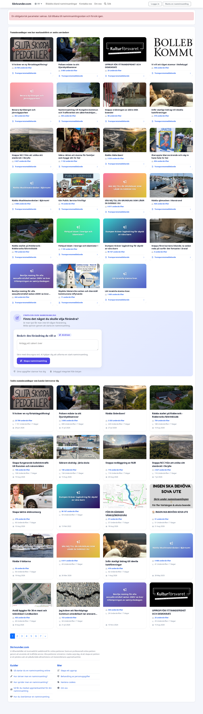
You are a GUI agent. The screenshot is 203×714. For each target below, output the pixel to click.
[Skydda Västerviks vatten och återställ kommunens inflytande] (78, 285)
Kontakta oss (85, 4)
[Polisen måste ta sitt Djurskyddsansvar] (78, 58)
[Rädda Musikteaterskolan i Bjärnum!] (31, 192)
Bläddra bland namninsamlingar (61, 4)
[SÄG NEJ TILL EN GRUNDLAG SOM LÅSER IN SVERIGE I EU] (124, 194)
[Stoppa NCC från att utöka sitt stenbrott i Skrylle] (31, 149)
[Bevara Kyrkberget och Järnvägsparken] (31, 103)
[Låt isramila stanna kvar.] (124, 283)
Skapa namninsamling (35, 360)
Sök (109, 4)
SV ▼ (39, 4)
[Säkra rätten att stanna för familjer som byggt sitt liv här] (78, 149)
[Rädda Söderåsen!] (124, 147)
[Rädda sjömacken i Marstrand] (171, 192)
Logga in (155, 4)
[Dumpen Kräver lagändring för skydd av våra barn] (124, 239)
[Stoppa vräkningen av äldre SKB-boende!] (124, 103)
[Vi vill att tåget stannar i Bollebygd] (171, 56)
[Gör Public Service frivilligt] (78, 192)
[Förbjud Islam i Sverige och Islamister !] (78, 238)
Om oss (98, 4)
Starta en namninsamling (177, 4)
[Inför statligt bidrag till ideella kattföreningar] (171, 103)
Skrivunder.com (21, 3)
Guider (14, 665)
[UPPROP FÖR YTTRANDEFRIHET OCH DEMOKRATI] (124, 58)
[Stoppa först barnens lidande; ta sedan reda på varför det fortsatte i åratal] (171, 239)
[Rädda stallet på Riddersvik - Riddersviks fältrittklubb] (31, 239)
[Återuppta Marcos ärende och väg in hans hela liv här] (171, 149)
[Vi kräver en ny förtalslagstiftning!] (31, 56)
